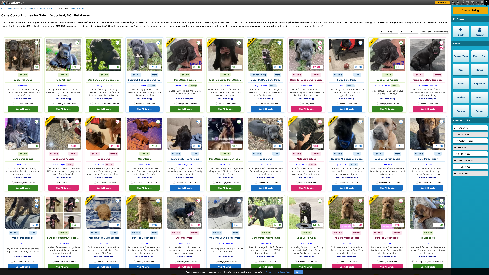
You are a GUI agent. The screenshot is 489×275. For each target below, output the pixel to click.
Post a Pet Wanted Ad (463, 160)
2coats (342, 86)
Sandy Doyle (266, 164)
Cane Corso (27, 8)
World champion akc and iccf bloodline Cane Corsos (104, 80)
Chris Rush (387, 164)
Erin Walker (225, 86)
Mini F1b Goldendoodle (144, 238)
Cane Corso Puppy (428, 159)
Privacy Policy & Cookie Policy (278, 272)
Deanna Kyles (225, 164)
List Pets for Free (462, 134)
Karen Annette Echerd (428, 86)
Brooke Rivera (427, 164)
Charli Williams (63, 243)
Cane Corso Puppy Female (266, 238)
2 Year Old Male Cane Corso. (266, 80)
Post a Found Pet (461, 173)
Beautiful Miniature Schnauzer (347, 159)
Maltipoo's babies (306, 159)
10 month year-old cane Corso (225, 238)
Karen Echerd (428, 243)
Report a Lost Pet (462, 167)
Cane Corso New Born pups (428, 80)
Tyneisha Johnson (225, 243)
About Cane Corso (78, 8)
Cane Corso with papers (387, 159)
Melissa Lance (23, 164)
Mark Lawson (144, 164)
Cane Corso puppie (23, 159)
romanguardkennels (104, 86)
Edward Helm (266, 243)
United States (6, 8)
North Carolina (39, 8)
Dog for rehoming (23, 80)
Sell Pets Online (461, 128)
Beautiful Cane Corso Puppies (306, 80)
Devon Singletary (185, 164)
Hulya (23, 243)
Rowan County (53, 8)
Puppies (17, 8)
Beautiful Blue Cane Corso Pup (144, 80)
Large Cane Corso (346, 80)
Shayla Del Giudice (180, 86)
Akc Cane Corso (185, 238)
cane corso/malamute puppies (63, 238)
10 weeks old (428, 238)
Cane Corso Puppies (185, 80)
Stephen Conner (139, 86)
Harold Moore (22, 86)
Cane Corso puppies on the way (226, 159)
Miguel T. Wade (261, 86)
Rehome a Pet (460, 147)
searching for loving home (185, 159)
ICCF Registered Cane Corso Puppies (226, 80)
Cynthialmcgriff (342, 164)
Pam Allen (104, 243)
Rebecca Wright (58, 164)
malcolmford (99, 164)
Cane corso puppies (23, 238)
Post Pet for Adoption (463, 141)
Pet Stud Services (462, 154)
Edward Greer (306, 86)
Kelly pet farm (63, 86)
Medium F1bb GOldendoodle (104, 238)
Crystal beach (301, 164)
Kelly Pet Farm (63, 80)
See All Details (23, 109)
